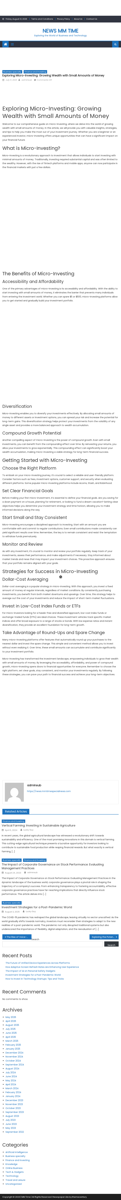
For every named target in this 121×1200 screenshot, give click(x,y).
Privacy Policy (63, 19)
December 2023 (14, 1100)
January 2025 (13, 1048)
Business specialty (12, 71)
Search (35, 939)
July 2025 (11, 1029)
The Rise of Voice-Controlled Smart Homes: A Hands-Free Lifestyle (18, 937)
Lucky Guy (28, 830)
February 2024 (13, 1092)
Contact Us (91, 19)
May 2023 (11, 1128)
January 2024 (13, 1096)
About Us (78, 19)
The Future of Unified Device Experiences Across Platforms (38, 962)
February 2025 (13, 1044)
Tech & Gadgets (15, 1172)
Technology (12, 1176)
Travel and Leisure (15, 1180)
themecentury (79, 1196)
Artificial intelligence (17, 1152)
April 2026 (11, 1021)
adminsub (26, 79)
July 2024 (11, 1072)
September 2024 (15, 1064)
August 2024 (12, 1068)
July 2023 (11, 1120)
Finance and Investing (35, 71)
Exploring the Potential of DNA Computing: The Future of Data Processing (105, 937)
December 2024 (14, 1052)
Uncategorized (14, 1184)
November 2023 (14, 1104)
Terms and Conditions (42, 19)
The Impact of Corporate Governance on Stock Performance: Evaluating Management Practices (53, 866)
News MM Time (60, 30)
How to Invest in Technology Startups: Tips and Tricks (35, 978)
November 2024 (14, 1056)
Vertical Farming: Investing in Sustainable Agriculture (38, 825)
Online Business (14, 1168)
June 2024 (11, 1076)
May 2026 (11, 1017)
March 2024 (12, 1088)
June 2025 (11, 1032)
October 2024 (13, 1060)
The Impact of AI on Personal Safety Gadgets (30, 971)
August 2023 (12, 1116)
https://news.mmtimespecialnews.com (49, 791)
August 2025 (12, 1025)
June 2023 (11, 1124)
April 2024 (11, 1084)
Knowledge (11, 1164)
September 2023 (15, 1112)
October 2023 (13, 1108)
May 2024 (11, 1080)
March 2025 (12, 1040)
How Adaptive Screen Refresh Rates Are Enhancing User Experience (42, 967)
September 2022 (15, 1131)
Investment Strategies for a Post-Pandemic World (37, 907)
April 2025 (11, 1037)
